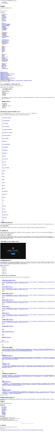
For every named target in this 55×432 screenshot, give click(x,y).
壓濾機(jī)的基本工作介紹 (3, 72)
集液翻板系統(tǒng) (4, 41)
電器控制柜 (3, 57)
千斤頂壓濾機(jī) (4, 29)
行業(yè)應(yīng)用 (4, 17)
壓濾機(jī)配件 (4, 54)
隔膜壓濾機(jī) (4, 27)
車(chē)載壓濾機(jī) (4, 35)
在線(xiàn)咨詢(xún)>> (7, 265)
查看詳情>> (2, 265)
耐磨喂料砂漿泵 (4, 65)
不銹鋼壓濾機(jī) (25, 80)
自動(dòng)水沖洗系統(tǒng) (6, 40)
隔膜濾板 (3, 49)
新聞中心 (3, 19)
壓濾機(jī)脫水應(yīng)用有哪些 (4, 74)
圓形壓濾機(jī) (30, 80)
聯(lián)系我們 (4, 2)
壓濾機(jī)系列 (4, 23)
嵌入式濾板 (3, 50)
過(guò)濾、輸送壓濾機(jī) (5, 36)
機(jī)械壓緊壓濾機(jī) (5, 28)
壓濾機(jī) (8, 80)
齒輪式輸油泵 (4, 67)
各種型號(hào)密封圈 (5, 60)
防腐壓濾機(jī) (4, 37)
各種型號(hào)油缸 (4, 61)
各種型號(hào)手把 (4, 58)
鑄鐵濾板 (3, 51)
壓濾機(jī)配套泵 (4, 63)
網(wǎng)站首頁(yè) (4, 14)
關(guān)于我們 (4, 407)
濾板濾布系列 (4, 46)
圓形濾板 (3, 48)
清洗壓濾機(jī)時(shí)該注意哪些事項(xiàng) (6, 75)
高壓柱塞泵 (3, 64)
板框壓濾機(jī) (4, 413)
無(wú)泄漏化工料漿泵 (5, 68)
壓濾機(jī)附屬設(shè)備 (5, 39)
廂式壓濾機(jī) (4, 26)
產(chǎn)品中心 (4, 16)
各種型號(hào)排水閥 (5, 59)
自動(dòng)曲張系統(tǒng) (5, 42)
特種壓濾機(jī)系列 (4, 32)
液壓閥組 (3, 55)
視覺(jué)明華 (4, 18)
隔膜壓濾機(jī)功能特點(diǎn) (4, 77)
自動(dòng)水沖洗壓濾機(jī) (6, 25)
